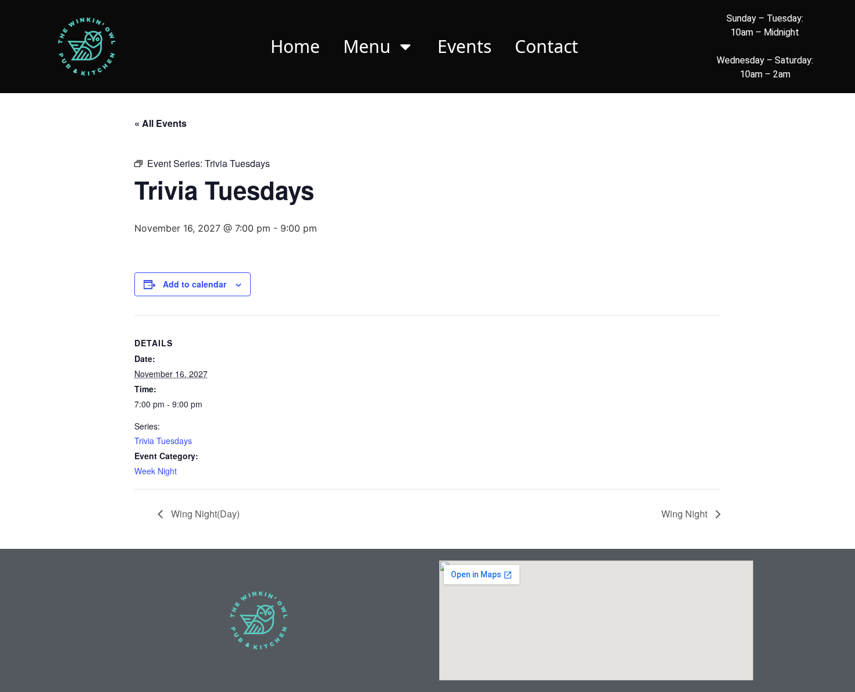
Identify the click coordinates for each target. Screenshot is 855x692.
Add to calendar (194, 284)
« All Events (160, 123)
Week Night (155, 471)
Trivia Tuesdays (163, 440)
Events (464, 46)
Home (295, 46)
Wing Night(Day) (204, 513)
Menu (367, 46)
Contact (546, 46)
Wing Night (685, 513)
